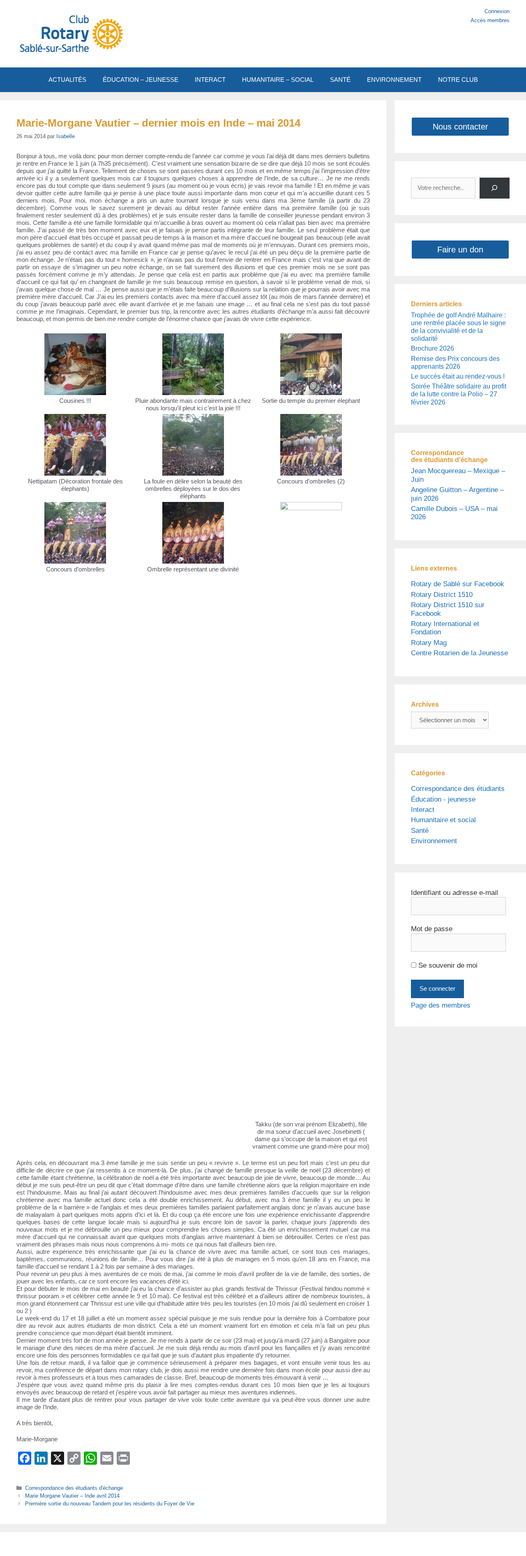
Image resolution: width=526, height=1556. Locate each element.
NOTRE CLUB (458, 79)
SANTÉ (340, 79)
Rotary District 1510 (442, 595)
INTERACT (210, 79)
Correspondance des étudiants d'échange (74, 1488)
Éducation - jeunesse (443, 799)
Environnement (434, 841)
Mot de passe (431, 929)
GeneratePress (340, 1543)
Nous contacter (460, 126)
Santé (420, 831)
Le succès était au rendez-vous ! (458, 376)
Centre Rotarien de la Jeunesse (459, 653)
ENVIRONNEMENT (394, 79)
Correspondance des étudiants (458, 789)
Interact (422, 810)
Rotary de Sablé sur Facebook (457, 584)
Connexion (497, 11)
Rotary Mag (429, 643)
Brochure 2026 (432, 348)
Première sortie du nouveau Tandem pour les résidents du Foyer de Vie (109, 1504)
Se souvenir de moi (447, 965)
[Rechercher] (495, 188)
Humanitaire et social (443, 820)
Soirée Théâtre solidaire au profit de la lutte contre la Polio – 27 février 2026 (458, 394)
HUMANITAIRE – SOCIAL (278, 79)
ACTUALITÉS (67, 79)
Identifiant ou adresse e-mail (454, 893)
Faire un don (460, 249)
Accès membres (490, 20)
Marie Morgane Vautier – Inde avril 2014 (72, 1496)
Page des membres (441, 1005)
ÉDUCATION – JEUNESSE (140, 79)
